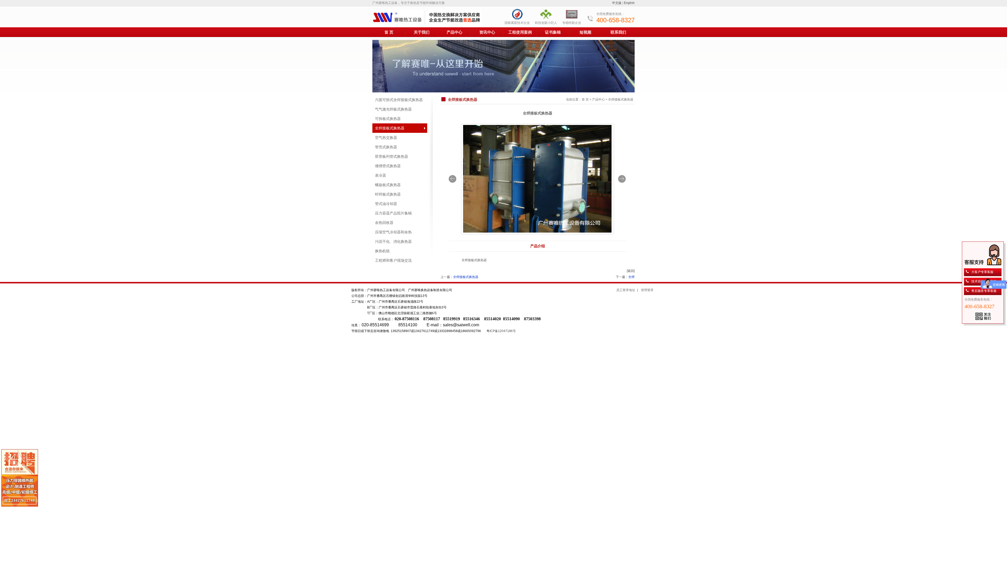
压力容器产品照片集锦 (393, 213)
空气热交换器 (386, 137)
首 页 (388, 32)
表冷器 (380, 175)
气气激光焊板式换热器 (393, 109)
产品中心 (454, 32)
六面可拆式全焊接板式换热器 (399, 100)
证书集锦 (553, 32)
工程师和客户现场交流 (393, 260)
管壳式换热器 (386, 147)
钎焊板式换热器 (388, 194)
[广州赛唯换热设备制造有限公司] (426, 18)
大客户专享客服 (982, 272)
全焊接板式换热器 (389, 128)
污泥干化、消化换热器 (393, 241)
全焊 (631, 277)
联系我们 (618, 32)
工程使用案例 (520, 32)
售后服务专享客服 (984, 291)
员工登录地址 (625, 290)
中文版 (617, 3)
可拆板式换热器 (388, 119)
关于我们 (422, 32)
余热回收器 (384, 222)
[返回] (631, 271)
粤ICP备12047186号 (501, 331)
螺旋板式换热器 (388, 185)
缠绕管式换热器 (388, 166)
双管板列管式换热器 (391, 156)
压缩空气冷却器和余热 (393, 232)
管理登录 (647, 290)
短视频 (585, 32)
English (629, 3)
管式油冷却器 (386, 204)
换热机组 (382, 251)
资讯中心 (487, 32)
